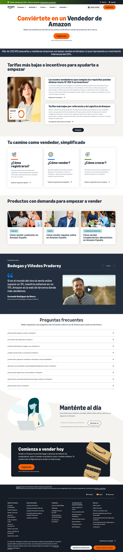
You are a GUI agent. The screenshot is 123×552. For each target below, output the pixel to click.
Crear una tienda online (12, 520)
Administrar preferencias (81, 548)
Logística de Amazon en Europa (35, 510)
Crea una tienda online (78, 512)
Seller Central (96, 505)
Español (90, 494)
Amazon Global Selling (58, 505)
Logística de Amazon (32, 505)
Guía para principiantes (11, 506)
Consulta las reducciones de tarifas (60, 122)
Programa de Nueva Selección (35, 508)
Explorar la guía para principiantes (59, 182)
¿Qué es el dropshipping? (11, 516)
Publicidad (54, 508)
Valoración (111, 494)
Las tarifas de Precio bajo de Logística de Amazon (34, 514)
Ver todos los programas (55, 520)
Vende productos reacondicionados (57, 516)
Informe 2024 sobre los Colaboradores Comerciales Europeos (103, 523)
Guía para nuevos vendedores (76, 515)
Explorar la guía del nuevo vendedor (96, 182)
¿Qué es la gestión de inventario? (13, 532)
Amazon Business (12, 510)
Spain (100, 494)
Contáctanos (96, 527)
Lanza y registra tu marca (77, 508)
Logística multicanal (32, 518)
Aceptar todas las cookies (104, 548)
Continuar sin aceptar (106, 541)
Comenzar (78, 130)
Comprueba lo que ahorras (48, 2)
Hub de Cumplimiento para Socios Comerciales (102, 514)
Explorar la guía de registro (19, 182)
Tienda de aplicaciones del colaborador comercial (103, 519)
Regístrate (61, 36)
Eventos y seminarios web (100, 510)
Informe (18, 486)
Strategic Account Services (57, 511)
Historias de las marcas (78, 519)
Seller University (97, 508)
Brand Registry (76, 527)
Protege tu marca (77, 524)
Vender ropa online (12, 529)
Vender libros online (12, 536)
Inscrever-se (94, 423)
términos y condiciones (100, 488)
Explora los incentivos (55, 97)
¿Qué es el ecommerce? (11, 525)
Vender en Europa (12, 512)
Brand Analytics (76, 521)
